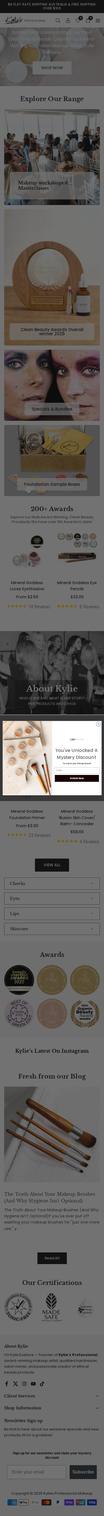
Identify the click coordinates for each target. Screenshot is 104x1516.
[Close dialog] (98, 724)
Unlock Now (77, 778)
